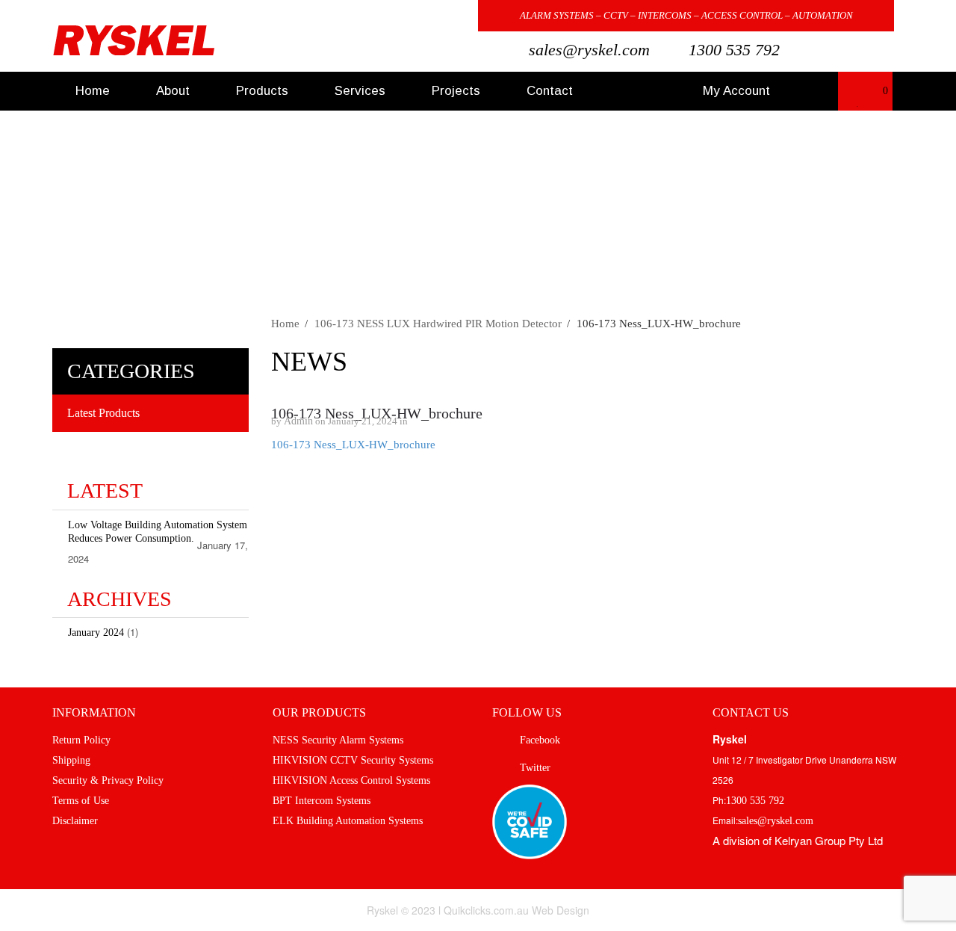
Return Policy (81, 740)
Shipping (71, 760)
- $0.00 (872, 96)
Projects (456, 91)
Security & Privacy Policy (108, 780)
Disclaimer (75, 820)
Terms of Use (80, 800)
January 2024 (96, 632)
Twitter (441, 16)
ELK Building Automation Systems (348, 820)
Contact (550, 91)
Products (262, 91)
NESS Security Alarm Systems (338, 740)
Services (360, 91)
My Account (736, 91)
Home (92, 91)
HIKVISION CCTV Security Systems (353, 760)
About (173, 91)
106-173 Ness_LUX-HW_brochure (376, 413)
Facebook (406, 16)
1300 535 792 (734, 49)
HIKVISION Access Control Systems (351, 780)
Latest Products (103, 412)
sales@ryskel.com (589, 49)
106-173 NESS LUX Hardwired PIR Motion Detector (438, 324)
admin (298, 421)
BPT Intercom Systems (321, 800)
